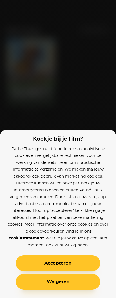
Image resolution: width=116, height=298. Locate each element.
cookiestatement (26, 238)
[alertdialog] (58, 149)
